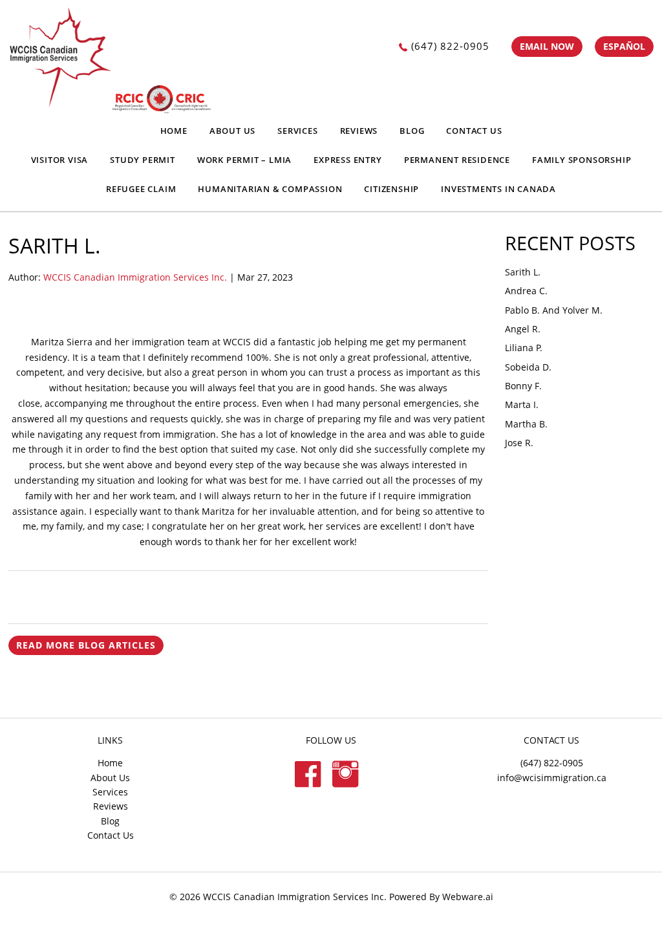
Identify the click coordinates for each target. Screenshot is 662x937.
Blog (412, 130)
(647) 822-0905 (450, 45)
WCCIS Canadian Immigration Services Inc (293, 896)
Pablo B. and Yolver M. (554, 310)
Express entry (347, 160)
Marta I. (522, 404)
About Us (232, 130)
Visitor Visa (60, 160)
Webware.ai (467, 896)
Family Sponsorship (581, 160)
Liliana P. (523, 347)
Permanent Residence (457, 160)
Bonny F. (523, 386)
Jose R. (519, 442)
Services (297, 130)
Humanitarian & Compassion (270, 189)
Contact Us (474, 130)
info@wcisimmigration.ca (551, 777)
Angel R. (522, 329)
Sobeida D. (528, 367)
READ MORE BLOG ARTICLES (86, 645)
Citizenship (391, 189)
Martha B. (526, 424)
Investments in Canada (498, 189)
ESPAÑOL (624, 46)
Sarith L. (522, 272)
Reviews (359, 130)
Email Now (547, 46)
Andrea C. (526, 291)
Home (173, 130)
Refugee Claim (141, 189)
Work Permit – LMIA (244, 160)
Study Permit (142, 160)
